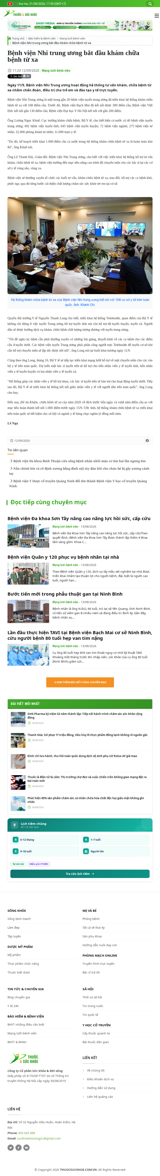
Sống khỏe (17, 910)
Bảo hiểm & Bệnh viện (42, 38)
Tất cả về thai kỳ (93, 927)
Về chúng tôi (96, 1070)
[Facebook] (18, 1148)
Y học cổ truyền (96, 1025)
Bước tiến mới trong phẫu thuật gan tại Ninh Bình (65, 594)
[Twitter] (11, 1148)
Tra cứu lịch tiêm (78, 874)
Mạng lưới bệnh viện (72, 38)
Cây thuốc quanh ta (96, 1033)
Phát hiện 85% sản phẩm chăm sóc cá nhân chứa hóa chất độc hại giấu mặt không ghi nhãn (86, 800)
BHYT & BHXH (17, 1042)
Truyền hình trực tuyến (98, 964)
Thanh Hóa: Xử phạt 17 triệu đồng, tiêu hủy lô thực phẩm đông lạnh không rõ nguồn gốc (88, 735)
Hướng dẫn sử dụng (101, 1088)
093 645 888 (26, 1133)
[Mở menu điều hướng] (154, 15)
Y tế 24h (13, 1006)
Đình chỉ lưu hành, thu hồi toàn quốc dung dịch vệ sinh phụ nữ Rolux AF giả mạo (82, 756)
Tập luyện (14, 936)
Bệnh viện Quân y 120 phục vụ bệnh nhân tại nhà (63, 557)
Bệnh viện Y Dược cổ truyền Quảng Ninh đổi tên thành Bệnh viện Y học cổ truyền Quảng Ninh (78, 483)
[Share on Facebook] (147, 440)
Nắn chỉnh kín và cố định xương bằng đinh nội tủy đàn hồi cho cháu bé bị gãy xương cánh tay (79, 471)
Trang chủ (18, 38)
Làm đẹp (14, 927)
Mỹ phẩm (14, 955)
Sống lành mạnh (19, 919)
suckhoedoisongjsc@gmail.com (39, 1138)
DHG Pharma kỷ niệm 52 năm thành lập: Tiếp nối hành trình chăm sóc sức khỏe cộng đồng (85, 715)
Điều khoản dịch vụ (100, 1079)
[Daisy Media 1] (80, 25)
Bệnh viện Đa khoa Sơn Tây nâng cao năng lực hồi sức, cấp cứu (79, 518)
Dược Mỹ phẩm (20, 947)
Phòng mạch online (99, 955)
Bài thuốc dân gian (95, 1042)
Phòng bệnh (91, 919)
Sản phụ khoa (92, 936)
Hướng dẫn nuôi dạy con (99, 945)
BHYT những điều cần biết (26, 1024)
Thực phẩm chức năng (23, 964)
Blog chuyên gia (19, 997)
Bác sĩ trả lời (91, 972)
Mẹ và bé (89, 910)
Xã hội (88, 989)
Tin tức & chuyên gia (26, 989)
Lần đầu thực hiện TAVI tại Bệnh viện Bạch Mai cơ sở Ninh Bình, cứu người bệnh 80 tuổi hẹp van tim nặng (80, 635)
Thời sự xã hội (92, 997)
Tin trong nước (92, 1006)
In (27, 76)
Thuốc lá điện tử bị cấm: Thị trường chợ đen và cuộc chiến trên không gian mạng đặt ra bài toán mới (87, 779)
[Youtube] (26, 1148)
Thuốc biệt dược (19, 972)
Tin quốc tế (90, 1015)
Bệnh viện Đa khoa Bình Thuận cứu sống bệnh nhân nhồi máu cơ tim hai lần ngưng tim (79, 461)
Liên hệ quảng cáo (100, 1097)
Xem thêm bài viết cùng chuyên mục (82, 682)
